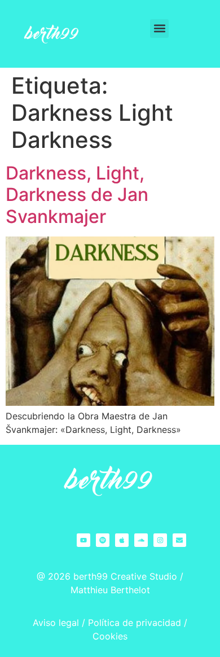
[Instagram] (160, 540)
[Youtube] (83, 540)
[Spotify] (102, 540)
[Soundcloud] (141, 540)
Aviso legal (56, 622)
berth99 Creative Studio (125, 576)
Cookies (110, 636)
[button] (159, 28)
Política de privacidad (134, 622)
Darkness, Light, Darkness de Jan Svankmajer (77, 194)
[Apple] (122, 540)
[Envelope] (179, 540)
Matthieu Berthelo (109, 589)
